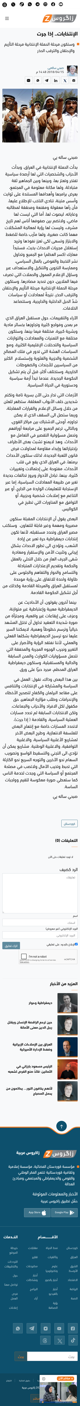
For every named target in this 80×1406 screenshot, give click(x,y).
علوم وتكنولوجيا (52, 1268)
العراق (74, 1256)
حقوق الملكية (24, 1380)
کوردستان (72, 1247)
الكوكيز (9, 1380)
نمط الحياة (52, 1247)
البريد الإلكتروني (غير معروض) (62, 928)
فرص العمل (14, 1295)
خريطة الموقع (13, 1249)
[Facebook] (74, 80)
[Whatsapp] (38, 80)
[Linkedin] (56, 80)
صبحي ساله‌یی (56, 67)
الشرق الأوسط (73, 1268)
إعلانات (13, 1307)
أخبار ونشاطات (32, 1277)
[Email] (29, 80)
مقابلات (33, 1247)
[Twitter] (65, 80)
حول (15, 1275)
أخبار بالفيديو (53, 1291)
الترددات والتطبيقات (11, 1263)
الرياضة (74, 1288)
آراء (36, 1298)
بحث (21, 1356)
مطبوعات (32, 1266)
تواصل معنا (11, 1284)
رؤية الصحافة (53, 1305)
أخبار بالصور (51, 1279)
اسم (75, 915)
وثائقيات (53, 1256)
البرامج (34, 1288)
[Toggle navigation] (7, 18)
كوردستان (69, 823)
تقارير (35, 1256)
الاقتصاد (73, 1279)
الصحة (74, 1298)
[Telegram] (47, 80)
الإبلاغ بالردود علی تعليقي (61, 944)
